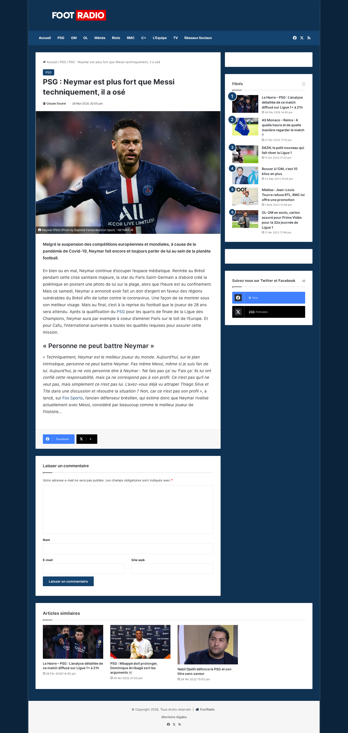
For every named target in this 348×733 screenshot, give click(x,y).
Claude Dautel (56, 103)
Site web (138, 560)
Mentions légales (174, 717)
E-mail (48, 560)
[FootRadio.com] (79, 15)
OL (85, 38)
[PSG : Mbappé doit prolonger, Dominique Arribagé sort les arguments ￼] (140, 642)
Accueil (45, 38)
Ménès (99, 38)
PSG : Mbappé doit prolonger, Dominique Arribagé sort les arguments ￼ (134, 667)
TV (175, 38)
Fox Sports (72, 398)
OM (74, 38)
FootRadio (207, 709)
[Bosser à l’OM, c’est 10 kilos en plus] (245, 175)
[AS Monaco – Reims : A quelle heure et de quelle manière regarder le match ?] (245, 126)
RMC (131, 38)
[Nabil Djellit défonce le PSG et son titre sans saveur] (208, 644)
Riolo (116, 38)
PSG (61, 38)
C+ (143, 38)
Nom (46, 540)
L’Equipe (160, 38)
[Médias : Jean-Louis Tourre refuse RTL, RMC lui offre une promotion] (245, 196)
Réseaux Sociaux (198, 38)
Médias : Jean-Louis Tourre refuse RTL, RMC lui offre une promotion (283, 195)
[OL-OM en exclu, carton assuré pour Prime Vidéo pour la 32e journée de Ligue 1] (245, 219)
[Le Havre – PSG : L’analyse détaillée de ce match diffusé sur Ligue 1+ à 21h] (245, 104)
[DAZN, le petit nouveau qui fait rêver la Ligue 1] (245, 154)
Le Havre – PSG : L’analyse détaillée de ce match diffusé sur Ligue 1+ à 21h (282, 102)
